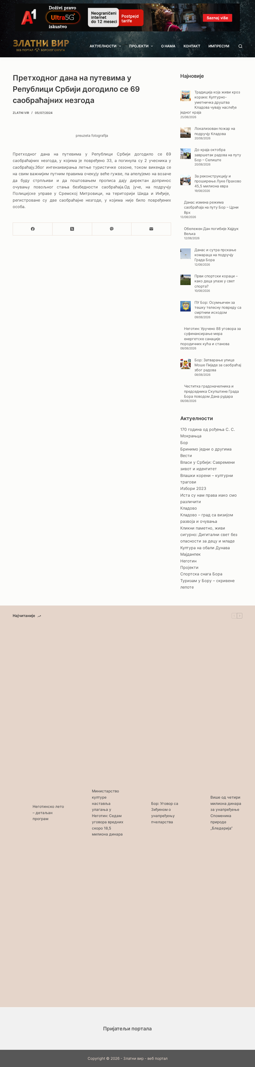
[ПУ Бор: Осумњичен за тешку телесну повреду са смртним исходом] (185, 306)
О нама (168, 46)
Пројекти (138, 46)
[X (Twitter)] (72, 229)
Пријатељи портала (127, 1029)
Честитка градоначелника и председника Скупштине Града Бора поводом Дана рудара (211, 391)
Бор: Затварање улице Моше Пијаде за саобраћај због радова (217, 365)
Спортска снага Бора (201, 573)
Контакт (192, 46)
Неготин (188, 560)
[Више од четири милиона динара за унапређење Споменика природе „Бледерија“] (198, 813)
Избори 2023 (193, 488)
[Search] (240, 46)
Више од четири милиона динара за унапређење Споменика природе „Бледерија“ (225, 813)
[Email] (151, 229)
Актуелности (103, 46)
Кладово (188, 508)
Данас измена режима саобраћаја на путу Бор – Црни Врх (211, 207)
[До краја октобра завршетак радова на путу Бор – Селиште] (185, 154)
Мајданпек (190, 554)
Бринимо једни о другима (206, 449)
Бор (184, 442)
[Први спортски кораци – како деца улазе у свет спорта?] (185, 280)
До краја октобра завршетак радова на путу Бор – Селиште (217, 155)
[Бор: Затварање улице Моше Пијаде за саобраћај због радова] (185, 364)
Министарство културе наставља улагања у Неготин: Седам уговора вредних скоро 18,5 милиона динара (107, 813)
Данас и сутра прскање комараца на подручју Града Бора (215, 255)
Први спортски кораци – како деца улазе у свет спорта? (216, 281)
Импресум (218, 46)
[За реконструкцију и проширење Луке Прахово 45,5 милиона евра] (185, 180)
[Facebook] (33, 229)
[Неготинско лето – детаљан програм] (20, 813)
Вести (186, 455)
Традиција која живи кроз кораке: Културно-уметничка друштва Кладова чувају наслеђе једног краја (210, 102)
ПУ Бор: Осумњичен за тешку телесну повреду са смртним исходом (217, 307)
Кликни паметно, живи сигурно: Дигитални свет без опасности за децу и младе (208, 535)
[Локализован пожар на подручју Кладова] (185, 132)
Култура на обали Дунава (205, 547)
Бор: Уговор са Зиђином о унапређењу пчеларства (164, 812)
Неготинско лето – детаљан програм (48, 812)
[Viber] (112, 229)
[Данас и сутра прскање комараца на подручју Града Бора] (185, 253)
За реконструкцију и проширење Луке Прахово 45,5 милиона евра (217, 181)
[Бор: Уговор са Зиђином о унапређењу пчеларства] (138, 813)
